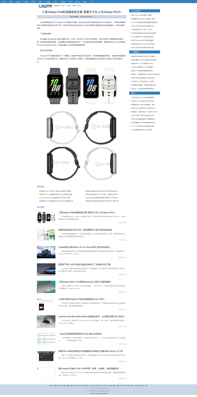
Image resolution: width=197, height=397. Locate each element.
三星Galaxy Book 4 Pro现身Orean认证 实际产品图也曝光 (84, 282)
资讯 (68, 5)
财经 (94, 385)
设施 (54, 385)
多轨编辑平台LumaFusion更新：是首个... (144, 19)
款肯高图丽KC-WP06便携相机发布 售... (143, 122)
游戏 (111, 385)
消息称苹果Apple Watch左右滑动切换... (143, 44)
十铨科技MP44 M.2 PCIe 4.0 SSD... (142, 29)
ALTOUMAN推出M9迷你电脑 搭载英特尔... (145, 22)
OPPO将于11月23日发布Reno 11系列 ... (143, 81)
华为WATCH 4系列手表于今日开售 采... (143, 108)
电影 (118, 385)
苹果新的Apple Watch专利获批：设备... (143, 104)
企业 (80, 385)
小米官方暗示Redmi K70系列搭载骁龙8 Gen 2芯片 (81, 299)
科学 (125, 385)
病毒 (87, 385)
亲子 (121, 385)
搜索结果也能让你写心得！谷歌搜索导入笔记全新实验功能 (85, 230)
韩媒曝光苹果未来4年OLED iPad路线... (143, 56)
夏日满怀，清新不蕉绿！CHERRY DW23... (144, 112)
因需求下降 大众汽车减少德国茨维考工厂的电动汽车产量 (84, 264)
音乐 (142, 385)
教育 (71, 385)
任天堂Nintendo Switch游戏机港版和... (143, 97)
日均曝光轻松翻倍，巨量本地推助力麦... (144, 85)
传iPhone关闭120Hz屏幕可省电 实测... (143, 47)
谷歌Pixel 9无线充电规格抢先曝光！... (143, 71)
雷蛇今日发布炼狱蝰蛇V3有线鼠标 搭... (143, 119)
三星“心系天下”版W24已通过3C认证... (143, 115)
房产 (132, 385)
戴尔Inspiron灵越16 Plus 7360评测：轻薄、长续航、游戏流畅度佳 (88, 368)
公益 (135, 385)
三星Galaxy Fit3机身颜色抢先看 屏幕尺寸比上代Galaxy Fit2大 (86, 212)
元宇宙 (76, 385)
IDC (58, 385)
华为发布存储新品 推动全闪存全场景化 (143, 33)
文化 (108, 385)
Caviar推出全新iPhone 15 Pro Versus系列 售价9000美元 (84, 247)
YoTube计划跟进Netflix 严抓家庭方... (143, 67)
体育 (97, 385)
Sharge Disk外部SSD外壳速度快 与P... (143, 26)
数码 (74, 5)
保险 (146, 385)
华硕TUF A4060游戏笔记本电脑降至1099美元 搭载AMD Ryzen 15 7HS (90, 351)
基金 (51, 385)
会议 (90, 385)
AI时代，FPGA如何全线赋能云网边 (142, 88)
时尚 (101, 385)
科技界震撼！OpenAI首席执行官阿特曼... (144, 60)
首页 (63, 5)
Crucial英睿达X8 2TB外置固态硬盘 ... (143, 37)
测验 (68, 385)
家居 (128, 385)
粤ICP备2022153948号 (101, 393)
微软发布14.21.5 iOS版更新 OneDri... (142, 63)
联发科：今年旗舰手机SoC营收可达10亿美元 (145, 74)
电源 (83, 385)
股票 (61, 385)
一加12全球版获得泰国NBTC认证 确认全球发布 (80, 334)
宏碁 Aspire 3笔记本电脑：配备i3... (142, 15)
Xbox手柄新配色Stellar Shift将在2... (142, 130)
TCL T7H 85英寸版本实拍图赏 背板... (143, 126)
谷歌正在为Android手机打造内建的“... (143, 40)
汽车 (104, 385)
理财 (64, 385)
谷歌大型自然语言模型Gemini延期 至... (143, 78)
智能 (139, 385)
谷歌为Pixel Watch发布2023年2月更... (143, 101)
